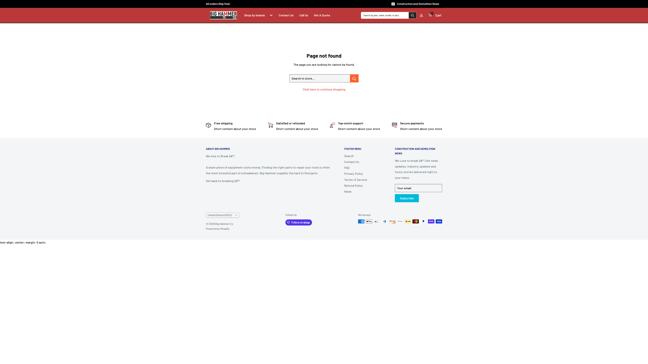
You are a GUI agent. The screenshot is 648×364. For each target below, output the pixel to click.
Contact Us (351, 162)
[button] (271, 15)
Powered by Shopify (218, 228)
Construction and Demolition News (418, 3)
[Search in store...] (354, 78)
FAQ (346, 168)
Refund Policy (353, 185)
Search (349, 156)
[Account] (421, 15)
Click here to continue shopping (324, 89)
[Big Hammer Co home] (223, 15)
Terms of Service (355, 179)
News (348, 191)
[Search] (412, 15)
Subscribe (407, 198)
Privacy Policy (353, 173)
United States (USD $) (220, 215)
